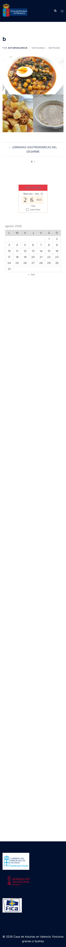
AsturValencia (18, 48)
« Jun (31, 274)
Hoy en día (33, 187)
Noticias (54, 48)
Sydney (39, 941)
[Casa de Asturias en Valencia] (15, 10)
